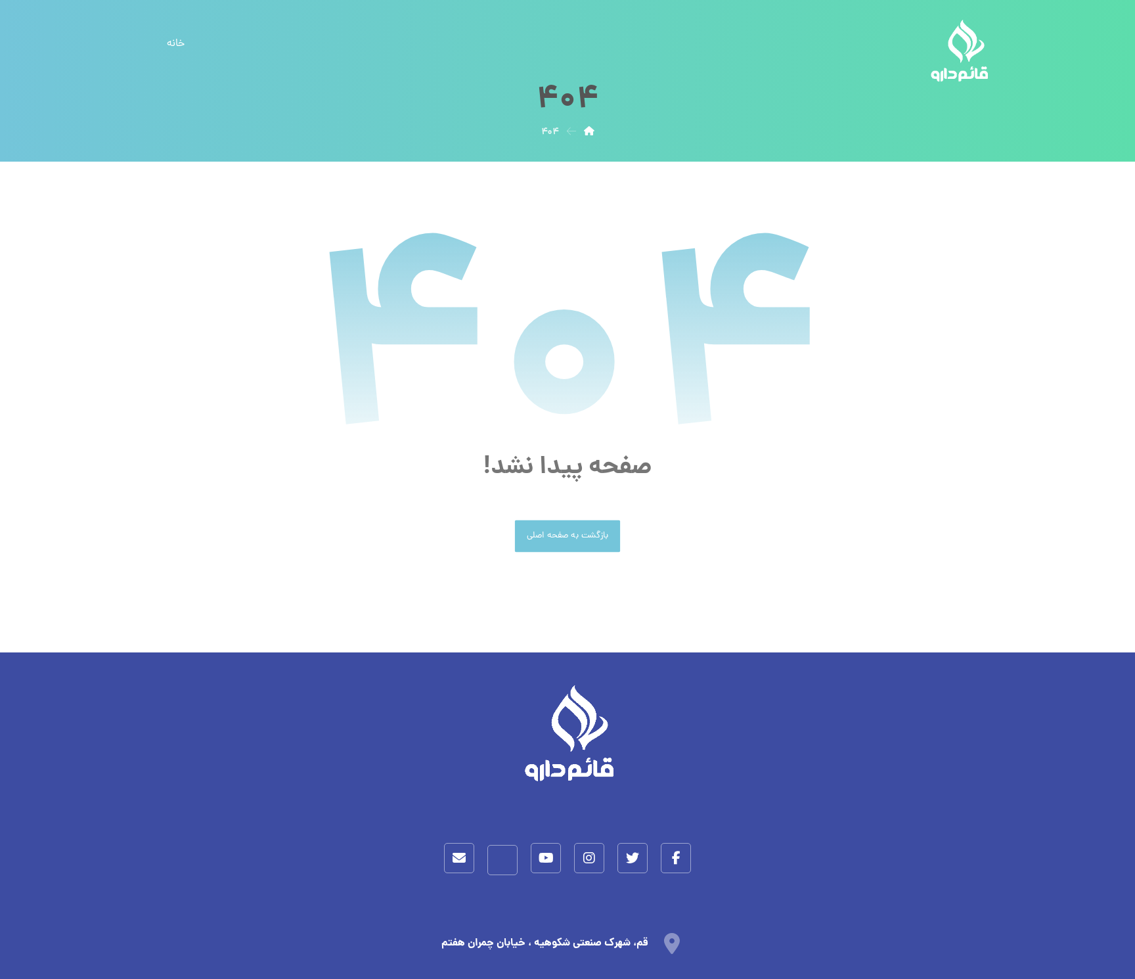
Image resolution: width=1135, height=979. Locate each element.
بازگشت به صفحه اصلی (567, 536)
